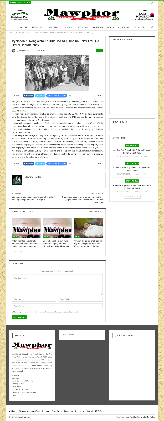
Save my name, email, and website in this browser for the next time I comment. (46, 312)
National (68, 27)
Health (110, 27)
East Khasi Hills (132, 145)
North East (54, 27)
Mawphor (119, 417)
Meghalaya (37, 27)
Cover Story (83, 27)
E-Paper (140, 27)
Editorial (125, 27)
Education (98, 27)
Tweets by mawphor (70, 334)
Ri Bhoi (99, 50)
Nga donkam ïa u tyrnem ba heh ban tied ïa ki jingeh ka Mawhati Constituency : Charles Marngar (82, 200)
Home (25, 27)
